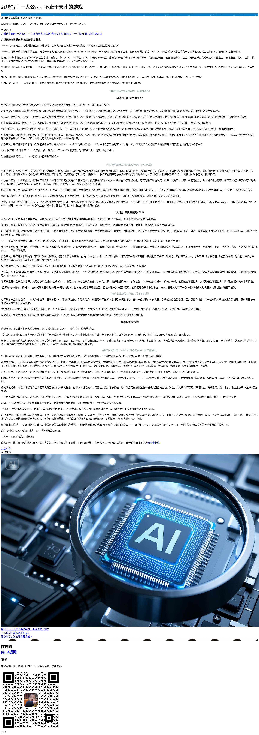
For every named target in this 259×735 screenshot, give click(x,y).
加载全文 (6, 448)
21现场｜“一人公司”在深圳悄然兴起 (83, 33)
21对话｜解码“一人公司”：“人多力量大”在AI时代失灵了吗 (32, 33)
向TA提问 (9, 652)
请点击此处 (153, 442)
